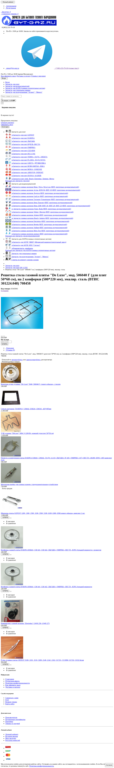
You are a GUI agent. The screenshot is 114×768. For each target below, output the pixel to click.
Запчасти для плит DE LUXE (23, 154)
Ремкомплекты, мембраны (22, 248)
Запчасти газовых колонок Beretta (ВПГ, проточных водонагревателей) (39, 224)
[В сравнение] (4, 336)
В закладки (10, 521)
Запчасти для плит (12, 84)
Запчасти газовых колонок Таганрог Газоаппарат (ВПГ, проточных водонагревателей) (45, 199)
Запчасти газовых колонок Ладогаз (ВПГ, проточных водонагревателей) (40, 193)
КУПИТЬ (4, 344)
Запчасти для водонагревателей (17, 86)
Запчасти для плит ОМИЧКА (23, 147)
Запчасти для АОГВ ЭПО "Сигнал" (26, 245)
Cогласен (109, 765)
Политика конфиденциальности (17, 683)
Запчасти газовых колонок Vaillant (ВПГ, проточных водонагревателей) (39, 228)
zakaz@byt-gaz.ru (12, 68)
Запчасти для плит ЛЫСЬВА (23, 141)
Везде (7, 82)
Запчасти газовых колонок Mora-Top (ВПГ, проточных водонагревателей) (40, 231)
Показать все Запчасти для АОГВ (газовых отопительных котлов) (30, 250)
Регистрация (10, 8)
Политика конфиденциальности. (41, 766)
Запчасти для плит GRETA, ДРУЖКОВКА (29, 163)
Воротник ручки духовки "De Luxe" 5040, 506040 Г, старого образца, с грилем (30, 384)
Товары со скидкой (12, 723)
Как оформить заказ (12, 685)
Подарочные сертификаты (15, 719)
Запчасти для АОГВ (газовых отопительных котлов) (25, 88)
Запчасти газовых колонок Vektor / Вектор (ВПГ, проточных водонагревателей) (42, 212)
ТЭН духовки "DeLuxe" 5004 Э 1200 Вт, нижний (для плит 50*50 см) (27, 433)
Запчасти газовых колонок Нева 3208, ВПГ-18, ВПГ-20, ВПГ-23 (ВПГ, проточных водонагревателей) (51, 206)
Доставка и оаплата (12, 687)
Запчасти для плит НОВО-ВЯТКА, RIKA (28, 166)
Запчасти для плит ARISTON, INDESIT (27, 172)
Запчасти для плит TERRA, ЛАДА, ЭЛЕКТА (29, 157)
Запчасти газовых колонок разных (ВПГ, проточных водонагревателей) (39, 234)
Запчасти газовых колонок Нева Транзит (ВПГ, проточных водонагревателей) (42, 203)
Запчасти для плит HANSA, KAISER (26, 176)
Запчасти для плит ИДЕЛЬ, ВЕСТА (26, 144)
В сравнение (10, 523)
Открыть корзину (7, 123)
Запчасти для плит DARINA (23, 138)
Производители (11, 717)
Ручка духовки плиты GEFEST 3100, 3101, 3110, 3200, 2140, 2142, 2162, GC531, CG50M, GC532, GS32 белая (42, 660)
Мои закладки (10, 738)
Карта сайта (9, 704)
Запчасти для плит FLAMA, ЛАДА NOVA (28, 160)
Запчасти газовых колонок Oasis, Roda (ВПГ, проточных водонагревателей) (41, 209)
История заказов (11, 736)
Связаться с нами (11, 698)
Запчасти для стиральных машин (17, 90)
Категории (5, 127)
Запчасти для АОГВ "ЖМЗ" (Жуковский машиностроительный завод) (39, 242)
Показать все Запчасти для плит (17, 181)
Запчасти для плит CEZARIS (23, 151)
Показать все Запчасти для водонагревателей (22, 236)
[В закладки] (2, 336)
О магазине (9, 679)
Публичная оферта (12, 681)
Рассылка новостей (12, 740)
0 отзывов (4, 291)
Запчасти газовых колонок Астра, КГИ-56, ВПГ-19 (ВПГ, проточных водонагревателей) (46, 190)
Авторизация (10, 6)
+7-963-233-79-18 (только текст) (66, 68)
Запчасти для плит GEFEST (23, 135)
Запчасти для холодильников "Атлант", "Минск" (23, 92)
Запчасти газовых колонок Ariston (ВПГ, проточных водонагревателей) (39, 215)
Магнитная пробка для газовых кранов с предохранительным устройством (29, 484)
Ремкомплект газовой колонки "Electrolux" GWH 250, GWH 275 (25, 623)
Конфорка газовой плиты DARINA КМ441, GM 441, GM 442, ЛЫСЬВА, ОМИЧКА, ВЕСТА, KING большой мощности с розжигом (51, 550)
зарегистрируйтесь (33, 360)
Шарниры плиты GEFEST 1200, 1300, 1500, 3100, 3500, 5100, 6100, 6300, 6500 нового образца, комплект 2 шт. (43, 513)
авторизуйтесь (17, 360)
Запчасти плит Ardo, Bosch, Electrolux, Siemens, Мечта (33, 179)
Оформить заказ (7, 125)
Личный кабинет (11, 734)
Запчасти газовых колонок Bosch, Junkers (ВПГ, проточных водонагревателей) (42, 218)
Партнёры (9, 721)
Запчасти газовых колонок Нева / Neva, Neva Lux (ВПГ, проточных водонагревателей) (45, 187)
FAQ (7, 700)
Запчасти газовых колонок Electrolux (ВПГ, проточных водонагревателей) (40, 221)
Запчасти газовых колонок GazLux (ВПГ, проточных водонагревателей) (40, 196)
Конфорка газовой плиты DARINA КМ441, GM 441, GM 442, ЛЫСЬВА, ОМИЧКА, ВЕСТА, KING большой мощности (46, 587)
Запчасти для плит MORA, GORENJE (27, 169)
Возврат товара (11, 702)
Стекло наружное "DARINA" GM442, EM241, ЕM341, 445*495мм (26, 409)
